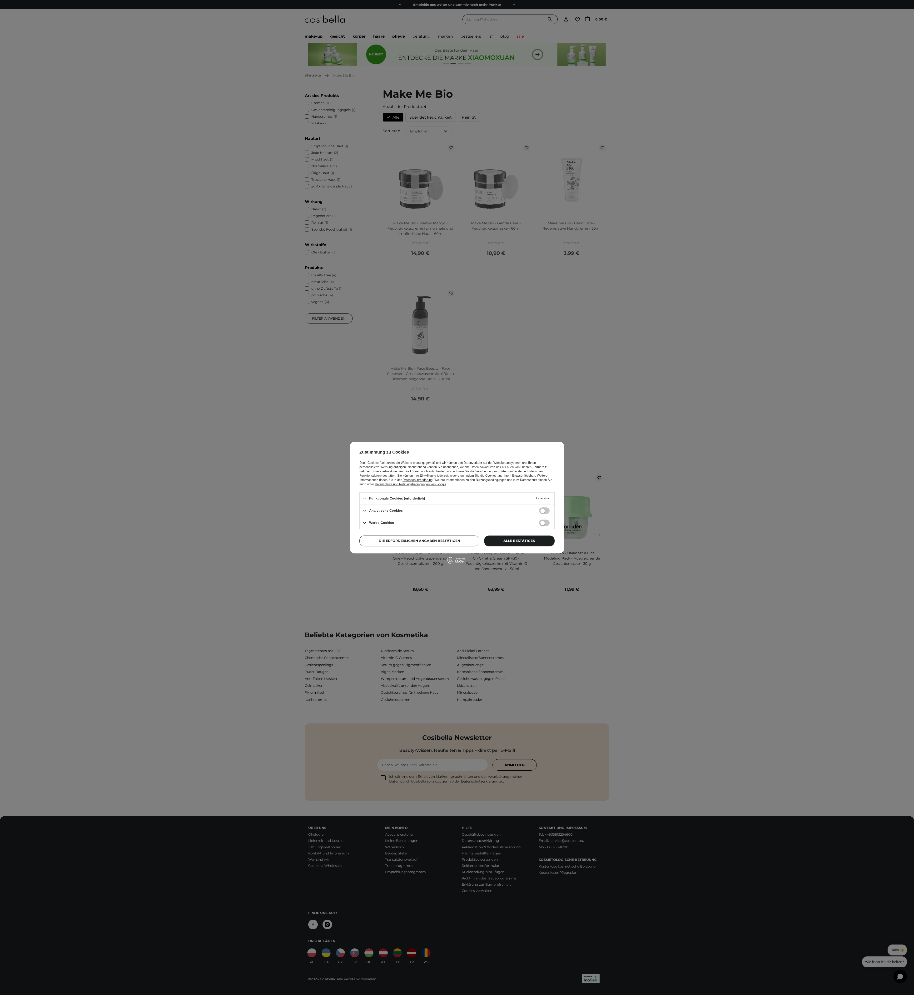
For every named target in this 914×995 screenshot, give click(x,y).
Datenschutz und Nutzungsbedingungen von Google (410, 484)
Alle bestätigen (519, 541)
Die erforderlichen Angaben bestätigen (419, 541)
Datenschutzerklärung (417, 480)
